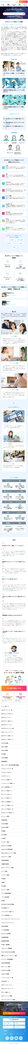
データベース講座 (5, 875)
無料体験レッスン (10, 55)
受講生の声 (8, 5)
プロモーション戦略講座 (6, 948)
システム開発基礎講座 (6, 893)
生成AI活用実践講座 (5, 963)
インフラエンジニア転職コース (8, 783)
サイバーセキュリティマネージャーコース (10, 919)
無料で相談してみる (15, 688)
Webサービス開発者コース (7, 801)
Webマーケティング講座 (6, 996)
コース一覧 (3, 5)
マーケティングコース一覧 (7, 977)
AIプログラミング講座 (18, 243)
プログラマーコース (5, 776)
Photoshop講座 (4, 743)
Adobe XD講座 (4, 750)
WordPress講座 (4, 827)
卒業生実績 (21, 554)
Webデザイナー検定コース (7, 735)
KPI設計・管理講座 (5, 944)
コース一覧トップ (5, 706)
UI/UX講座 (3, 754)
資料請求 (5, 1030)
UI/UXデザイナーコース (6, 724)
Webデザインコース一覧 (6, 710)
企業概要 (4, 1033)
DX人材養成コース (5, 908)
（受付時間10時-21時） (14, 1020)
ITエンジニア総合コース (6, 798)
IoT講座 (14, 247)
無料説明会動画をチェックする (15, 16)
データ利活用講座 (5, 930)
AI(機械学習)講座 (5, 864)
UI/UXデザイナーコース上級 (7, 728)
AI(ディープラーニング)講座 (7, 867)
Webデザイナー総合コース (7, 721)
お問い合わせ (17, 1027)
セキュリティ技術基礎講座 (7, 959)
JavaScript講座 (20, 239)
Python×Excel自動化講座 (7, 849)
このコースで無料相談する (14, 13)
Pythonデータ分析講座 (6, 845)
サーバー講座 (4, 871)
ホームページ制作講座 (9, 239)
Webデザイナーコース (6, 717)
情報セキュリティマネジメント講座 (9, 955)
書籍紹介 (11, 1033)
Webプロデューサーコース (7, 988)
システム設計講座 (5, 897)
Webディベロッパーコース (7, 732)
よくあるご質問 (7, 1023)
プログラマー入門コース (6, 772)
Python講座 (8, 243)
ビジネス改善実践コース (6, 915)
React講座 (3, 886)
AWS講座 (3, 878)
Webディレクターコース (6, 985)
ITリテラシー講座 (5, 842)
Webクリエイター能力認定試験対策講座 (10, 765)
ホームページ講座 (5, 816)
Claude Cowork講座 (5, 970)
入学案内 (16, 1023)
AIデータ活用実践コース (6, 787)
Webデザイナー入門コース (7, 713)
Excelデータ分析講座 (6, 933)
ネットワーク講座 (5, 889)
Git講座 (3, 882)
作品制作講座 (4, 820)
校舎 (17, 1)
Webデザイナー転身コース (7, 739)
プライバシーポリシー (20, 1033)
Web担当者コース (5, 981)
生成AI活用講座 (4, 926)
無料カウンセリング (23, 1)
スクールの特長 (14, 5)
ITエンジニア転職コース (6, 779)
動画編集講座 (4, 761)
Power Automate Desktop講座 (8, 952)
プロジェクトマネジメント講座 (8, 999)
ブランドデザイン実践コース (7, 911)
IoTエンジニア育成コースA (7, 805)
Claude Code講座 (5, 974)
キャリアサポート (25, 5)
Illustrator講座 (4, 746)
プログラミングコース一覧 (7, 768)
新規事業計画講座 (5, 941)
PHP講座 (3, 831)
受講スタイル (19, 5)
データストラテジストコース (7, 922)
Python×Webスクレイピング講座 (8, 853)
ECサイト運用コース (5, 992)
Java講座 (3, 838)
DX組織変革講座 (4, 937)
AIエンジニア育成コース (6, 790)
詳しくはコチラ (12, 295)
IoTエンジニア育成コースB (7, 809)
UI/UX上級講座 (4, 757)
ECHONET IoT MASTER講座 (7, 904)
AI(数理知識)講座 (5, 860)
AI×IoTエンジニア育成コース (7, 812)
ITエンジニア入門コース (6, 794)
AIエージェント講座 (5, 966)
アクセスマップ (7, 1027)
